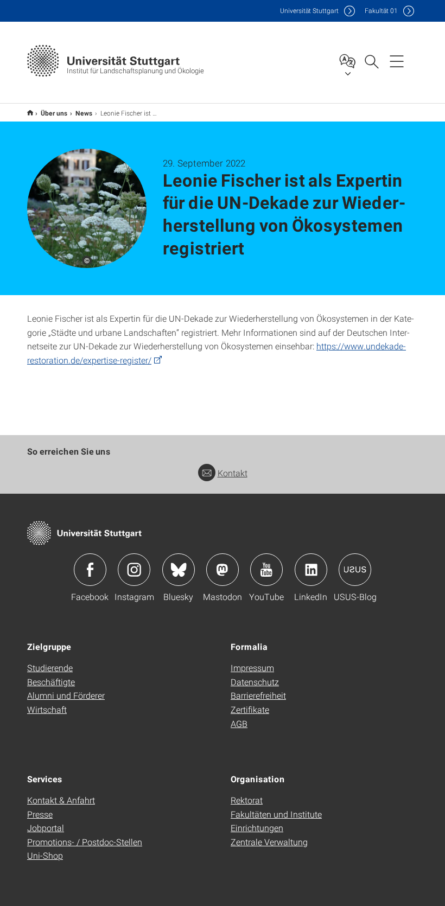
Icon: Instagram (134, 569)
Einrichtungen (257, 827)
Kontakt (232, 472)
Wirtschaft (47, 709)
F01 (381, 11)
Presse (40, 814)
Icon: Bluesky (178, 569)
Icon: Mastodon (222, 569)
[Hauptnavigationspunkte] (396, 60)
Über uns (54, 113)
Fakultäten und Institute (276, 814)
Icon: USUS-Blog (355, 569)
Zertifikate (250, 709)
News (84, 113)
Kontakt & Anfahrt (61, 800)
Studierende (50, 667)
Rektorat (247, 800)
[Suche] (371, 60)
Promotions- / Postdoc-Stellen (84, 841)
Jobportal (45, 827)
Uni (309, 11)
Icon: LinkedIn (311, 569)
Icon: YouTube (266, 569)
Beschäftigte (51, 681)
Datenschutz (255, 681)
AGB (239, 723)
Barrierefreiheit (258, 695)
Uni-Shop (45, 855)
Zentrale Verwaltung (269, 841)
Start (30, 113)
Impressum (252, 667)
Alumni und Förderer (66, 695)
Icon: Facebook (90, 569)
